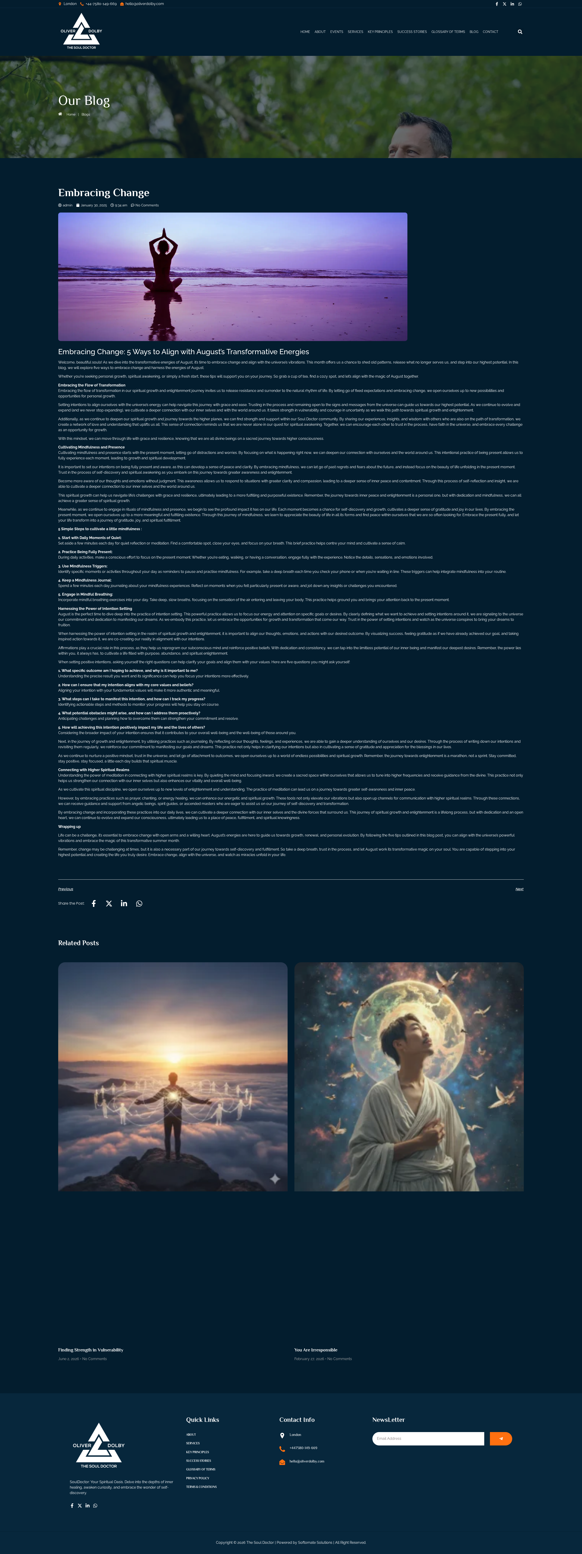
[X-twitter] (504, 4)
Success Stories (198, 1460)
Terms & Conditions (201, 1487)
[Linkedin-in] (512, 4)
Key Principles (197, 1452)
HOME (305, 32)
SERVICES (355, 32)
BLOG (474, 32)
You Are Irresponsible (315, 1349)
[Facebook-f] (497, 4)
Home (71, 114)
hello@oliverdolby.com (307, 1461)
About (191, 1434)
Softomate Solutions (315, 1542)
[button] (520, 32)
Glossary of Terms (200, 1469)
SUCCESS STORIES (412, 32)
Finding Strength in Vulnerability (90, 1349)
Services (193, 1443)
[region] (523, 1521)
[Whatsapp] (520, 4)
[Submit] (501, 1438)
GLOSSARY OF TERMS (448, 32)
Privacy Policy (197, 1478)
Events (336, 32)
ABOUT (320, 32)
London (295, 1435)
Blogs (86, 114)
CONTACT (490, 32)
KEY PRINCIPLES (380, 32)
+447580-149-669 (303, 1448)
